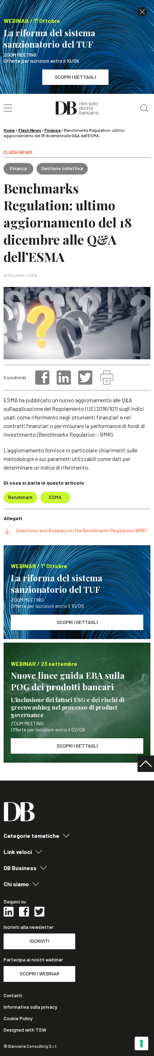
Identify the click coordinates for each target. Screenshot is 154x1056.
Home (9, 130)
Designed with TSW (25, 1030)
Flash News (29, 130)
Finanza (52, 130)
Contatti (13, 995)
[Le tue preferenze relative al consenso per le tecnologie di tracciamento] (141, 1043)
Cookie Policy (18, 1018)
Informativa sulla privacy (30, 1007)
